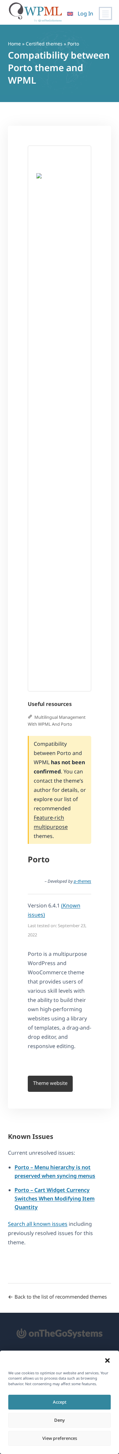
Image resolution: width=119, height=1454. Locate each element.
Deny (59, 1420)
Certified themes (44, 43)
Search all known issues (37, 1223)
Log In (85, 13)
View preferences (59, 1438)
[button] (107, 1360)
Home (14, 43)
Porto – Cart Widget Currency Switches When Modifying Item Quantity (55, 1198)
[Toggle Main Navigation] (105, 13)
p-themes (82, 881)
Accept (59, 1402)
